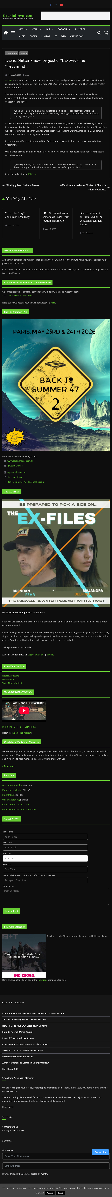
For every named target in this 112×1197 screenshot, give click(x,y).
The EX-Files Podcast (21, 732)
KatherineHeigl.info (11, 790)
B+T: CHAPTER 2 (28, 726)
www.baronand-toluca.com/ (15, 804)
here (53, 302)
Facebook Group (15, 477)
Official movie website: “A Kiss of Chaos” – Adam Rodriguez (83, 187)
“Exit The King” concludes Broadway (17, 215)
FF (56, 36)
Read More (71, 1192)
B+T (48, 29)
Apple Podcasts (36, 654)
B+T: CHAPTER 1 (10, 726)
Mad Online (8, 794)
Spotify (50, 654)
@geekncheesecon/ (16, 472)
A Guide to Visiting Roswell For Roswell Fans (24, 1019)
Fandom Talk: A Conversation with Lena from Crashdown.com (33, 1013)
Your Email (7, 843)
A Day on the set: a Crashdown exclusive (22, 1050)
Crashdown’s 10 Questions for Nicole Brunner (25, 1044)
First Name (7, 1150)
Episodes (80, 29)
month (44, 1173)
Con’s (35, 29)
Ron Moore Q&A (10, 1069)
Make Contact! (9, 679)
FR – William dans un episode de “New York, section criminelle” (55, 216)
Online (10, 1126)
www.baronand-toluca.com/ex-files (19, 809)
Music (22, 36)
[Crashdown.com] (5, 32)
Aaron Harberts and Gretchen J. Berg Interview (25, 1062)
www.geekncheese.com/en (20, 460)
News (21, 29)
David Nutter (11, 53)
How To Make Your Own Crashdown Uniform (24, 1025)
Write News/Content (12, 683)
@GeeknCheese (15, 465)
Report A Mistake (10, 675)
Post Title (7, 864)
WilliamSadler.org (11, 799)
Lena (27, 75)
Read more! (8, 1107)
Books (33, 36)
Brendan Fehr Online (12, 785)
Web (63, 36)
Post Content (9, 886)
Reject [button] (60, 1193)
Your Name (8, 832)
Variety (9, 80)
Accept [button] (50, 1193)
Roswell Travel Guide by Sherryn (18, 1038)
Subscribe (100, 1152)
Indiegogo (43, 980)
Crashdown (77, 36)
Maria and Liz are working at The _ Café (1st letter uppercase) (29, 875)
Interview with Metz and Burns (17, 1056)
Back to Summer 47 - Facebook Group (25, 481)
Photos (45, 36)
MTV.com (32, 174)
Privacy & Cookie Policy (13, 1130)
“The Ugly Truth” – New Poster (22, 185)
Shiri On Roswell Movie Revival (17, 1032)
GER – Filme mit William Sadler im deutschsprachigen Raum (91, 218)
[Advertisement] (75, 16)
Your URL (7, 853)
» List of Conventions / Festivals (17, 295)
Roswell (62, 29)
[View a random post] (106, 32)
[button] (26, 29)
